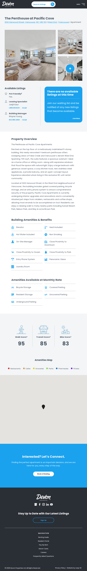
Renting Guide (43, 537)
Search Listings (39, 4)
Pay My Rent (43, 545)
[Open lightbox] (30, 55)
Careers (43, 552)
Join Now (76, 118)
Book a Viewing (43, 474)
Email (24, 108)
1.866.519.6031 (14, 108)
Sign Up (43, 520)
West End (52, 22)
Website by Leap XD (74, 568)
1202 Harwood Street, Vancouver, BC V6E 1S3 (25, 22)
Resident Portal (43, 541)
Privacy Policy (60, 568)
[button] (43, 407)
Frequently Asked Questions (43, 556)
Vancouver (64, 22)
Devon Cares (43, 549)
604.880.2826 (14, 120)
